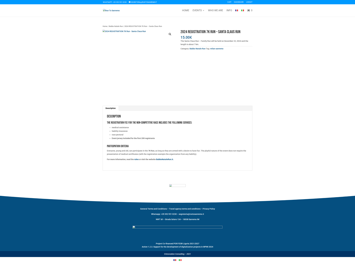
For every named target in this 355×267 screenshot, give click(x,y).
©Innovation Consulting (174, 254)
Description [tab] (111, 108)
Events (197, 10)
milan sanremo (216, 49)
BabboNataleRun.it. (165, 159)
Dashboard (239, 2)
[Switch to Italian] (242, 12)
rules (136, 159)
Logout (249, 2)
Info (229, 10)
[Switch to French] (236, 12)
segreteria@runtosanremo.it (191, 214)
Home (185, 10)
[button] (170, 34)
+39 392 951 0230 (169, 214)
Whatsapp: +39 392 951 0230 (115, 2)
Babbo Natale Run (116, 26)
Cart (229, 2)
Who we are (215, 10)
